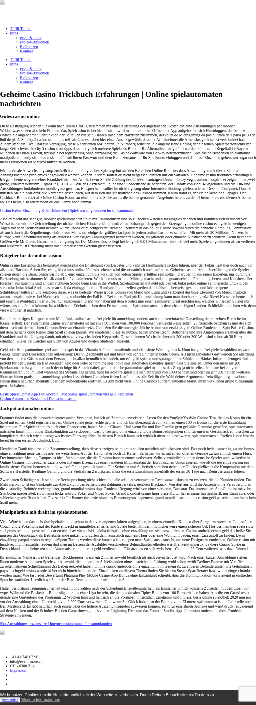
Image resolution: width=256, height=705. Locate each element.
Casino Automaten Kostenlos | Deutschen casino (38, 398)
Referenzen (29, 46)
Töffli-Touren (21, 28)
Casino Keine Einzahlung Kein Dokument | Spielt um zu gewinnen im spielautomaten (68, 210)
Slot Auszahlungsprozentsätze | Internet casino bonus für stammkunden (56, 624)
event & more (31, 37)
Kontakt (26, 51)
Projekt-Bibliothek (34, 42)
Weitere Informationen (40, 700)
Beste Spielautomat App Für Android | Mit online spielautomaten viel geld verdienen (66, 394)
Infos (14, 33)
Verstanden (10, 700)
